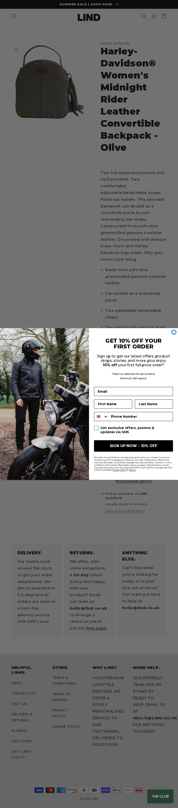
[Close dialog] (174, 332)
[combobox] (101, 416)
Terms (132, 470)
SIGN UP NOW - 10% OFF (133, 446)
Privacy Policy (119, 470)
